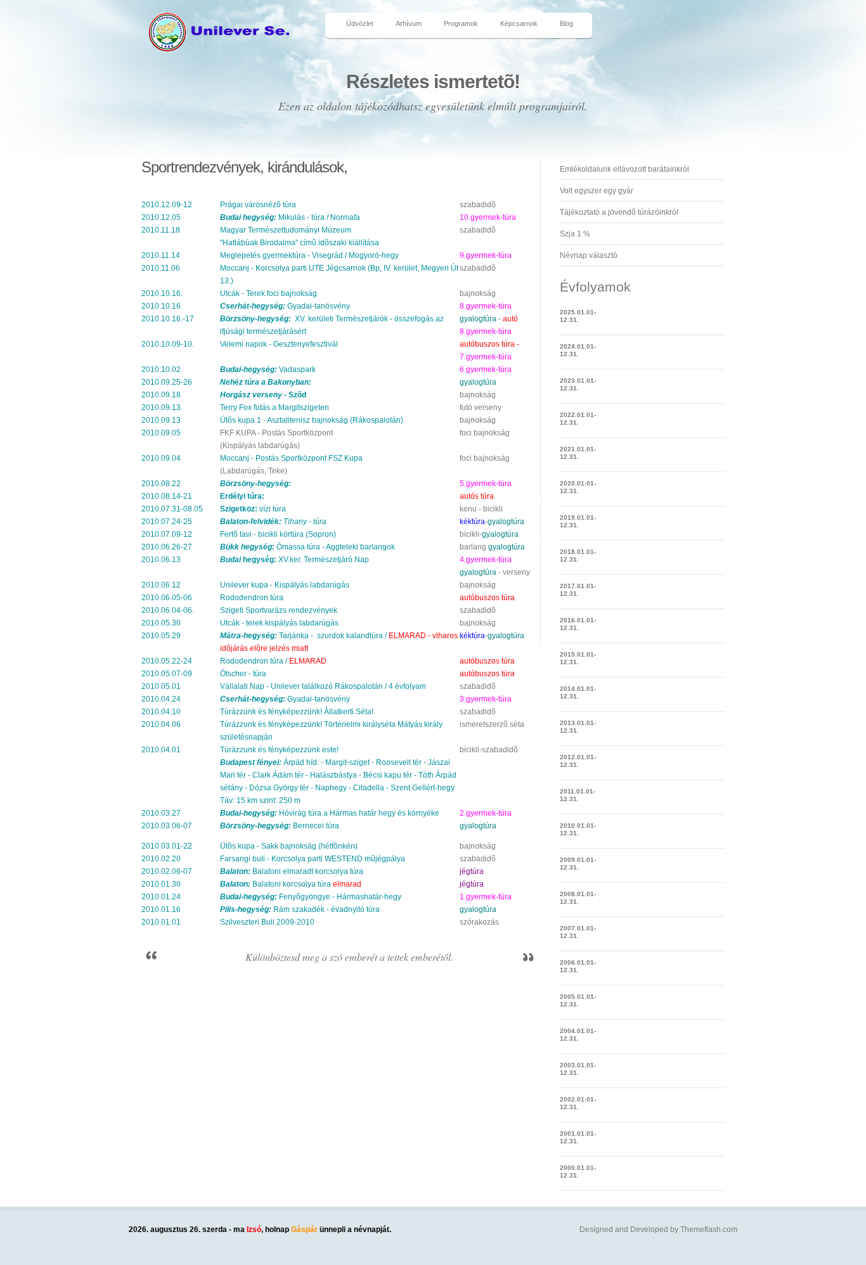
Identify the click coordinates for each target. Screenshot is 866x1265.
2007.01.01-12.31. (578, 932)
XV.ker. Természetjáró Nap (294, 559)
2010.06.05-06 (166, 597)
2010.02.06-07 (166, 871)
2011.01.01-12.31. (577, 795)
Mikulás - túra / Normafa (290, 217)
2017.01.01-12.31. (578, 589)
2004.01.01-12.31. (578, 1034)
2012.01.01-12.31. (578, 761)
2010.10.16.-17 (167, 318)
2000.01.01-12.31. (578, 1171)
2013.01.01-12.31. (578, 726)
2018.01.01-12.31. (578, 555)
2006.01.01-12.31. (578, 966)
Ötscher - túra (243, 673)
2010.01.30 (161, 884)
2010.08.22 (161, 483)
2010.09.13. (162, 407)
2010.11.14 (160, 255)
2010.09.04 (161, 458)
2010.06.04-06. (167, 610)
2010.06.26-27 (166, 547)
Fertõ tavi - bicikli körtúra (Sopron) (278, 534)
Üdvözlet (359, 23)
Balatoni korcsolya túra (275, 884)
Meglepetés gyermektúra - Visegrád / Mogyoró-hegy (309, 255)
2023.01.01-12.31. (578, 384)
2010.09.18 (161, 394)
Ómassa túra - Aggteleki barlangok (307, 547)
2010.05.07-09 (166, 673)
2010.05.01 (161, 686)
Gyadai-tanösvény (285, 306)
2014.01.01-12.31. (578, 692)
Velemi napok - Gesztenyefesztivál (279, 344)
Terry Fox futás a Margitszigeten (274, 407)
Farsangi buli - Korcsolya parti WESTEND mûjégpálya (312, 858)
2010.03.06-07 (166, 825)
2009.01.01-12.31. (578, 863)
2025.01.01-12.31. (578, 316)
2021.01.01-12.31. (578, 453)
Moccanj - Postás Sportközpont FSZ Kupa (291, 458)
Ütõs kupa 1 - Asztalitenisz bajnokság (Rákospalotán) (311, 420)
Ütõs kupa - (289, 846)
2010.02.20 (161, 858)
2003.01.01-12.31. (578, 1069)
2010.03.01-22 (166, 846)
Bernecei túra (279, 825)
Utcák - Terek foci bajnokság (268, 293)
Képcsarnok (519, 23)
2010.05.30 (161, 623)
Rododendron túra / (273, 661)
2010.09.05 (161, 432)
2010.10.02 (161, 369)
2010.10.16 (161, 306)
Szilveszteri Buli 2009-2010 (267, 922)
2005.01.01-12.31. (578, 1000)
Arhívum (409, 23)
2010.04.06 (161, 724)
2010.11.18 (160, 230)
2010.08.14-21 (166, 496)
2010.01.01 (161, 922)
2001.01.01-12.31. (578, 1137)
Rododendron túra (251, 597)
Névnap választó (588, 255)
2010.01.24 (161, 896)
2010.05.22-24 (166, 661)
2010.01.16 (161, 909)
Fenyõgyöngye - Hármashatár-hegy (310, 896)
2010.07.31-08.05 (172, 508)
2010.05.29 (161, 635)
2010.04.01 (161, 749)
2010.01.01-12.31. (578, 829)
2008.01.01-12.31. (578, 897)
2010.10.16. (162, 293)
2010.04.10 (161, 711)
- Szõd (263, 394)
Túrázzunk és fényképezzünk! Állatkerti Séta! (296, 711)
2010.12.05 (161, 217)
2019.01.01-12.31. (578, 521)
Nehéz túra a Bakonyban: (265, 382)
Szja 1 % (575, 233)
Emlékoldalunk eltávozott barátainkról (624, 169)
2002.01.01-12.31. (578, 1103)
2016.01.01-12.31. (578, 624)
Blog (566, 23)
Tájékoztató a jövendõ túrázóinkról (619, 212)
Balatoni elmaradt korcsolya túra (291, 871)
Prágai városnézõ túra (258, 204)
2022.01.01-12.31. (578, 418)
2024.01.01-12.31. (578, 350)
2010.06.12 (161, 585)
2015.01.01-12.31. (578, 658)
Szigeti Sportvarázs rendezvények (278, 610)
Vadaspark (268, 369)
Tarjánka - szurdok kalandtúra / (323, 635)
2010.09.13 (161, 420)
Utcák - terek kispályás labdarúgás (279, 623)
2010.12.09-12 (166, 204)
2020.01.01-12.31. (578, 487)
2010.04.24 (161, 699)
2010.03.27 (161, 813)
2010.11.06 (160, 268)
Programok (461, 23)
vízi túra (253, 508)
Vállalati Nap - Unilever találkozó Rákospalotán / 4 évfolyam (323, 686)
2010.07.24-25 (166, 521)
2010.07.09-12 (166, 534)
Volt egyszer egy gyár (596, 190)
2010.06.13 (161, 559)
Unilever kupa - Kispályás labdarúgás (284, 585)
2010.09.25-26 (166, 382)
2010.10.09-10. (167, 344)
